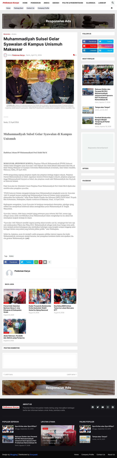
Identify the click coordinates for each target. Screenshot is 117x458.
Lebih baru (9, 374)
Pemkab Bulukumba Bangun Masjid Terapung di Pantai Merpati (102, 121)
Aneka (46, 3)
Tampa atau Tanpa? (102, 107)
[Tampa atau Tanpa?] (87, 110)
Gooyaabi (33, 454)
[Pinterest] (41, 262)
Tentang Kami (18, 8)
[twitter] (98, 407)
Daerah (56, 3)
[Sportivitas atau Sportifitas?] (7, 429)
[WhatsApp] (36, 262)
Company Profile (43, 8)
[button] (113, 3)
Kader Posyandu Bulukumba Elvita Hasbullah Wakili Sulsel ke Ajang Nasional (40, 308)
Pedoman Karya (22, 271)
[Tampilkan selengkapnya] (49, 262)
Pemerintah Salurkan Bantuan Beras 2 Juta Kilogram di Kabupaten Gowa (12, 309)
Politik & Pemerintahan (72, 3)
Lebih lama (71, 374)
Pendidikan (36, 3)
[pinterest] (113, 407)
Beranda (7, 34)
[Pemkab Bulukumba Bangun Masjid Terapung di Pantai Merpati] (87, 120)
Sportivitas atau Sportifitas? (26, 426)
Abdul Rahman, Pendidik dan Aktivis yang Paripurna (14, 337)
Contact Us (30, 8)
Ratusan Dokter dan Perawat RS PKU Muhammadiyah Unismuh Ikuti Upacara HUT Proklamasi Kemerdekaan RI (104, 94)
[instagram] (108, 407)
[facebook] (111, 8)
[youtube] (103, 407)
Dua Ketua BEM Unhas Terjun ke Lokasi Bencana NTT (64, 308)
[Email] (45, 262)
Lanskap (102, 3)
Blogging (13, 454)
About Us (111, 454)
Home (25, 3)
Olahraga (90, 3)
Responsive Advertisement (98, 148)
